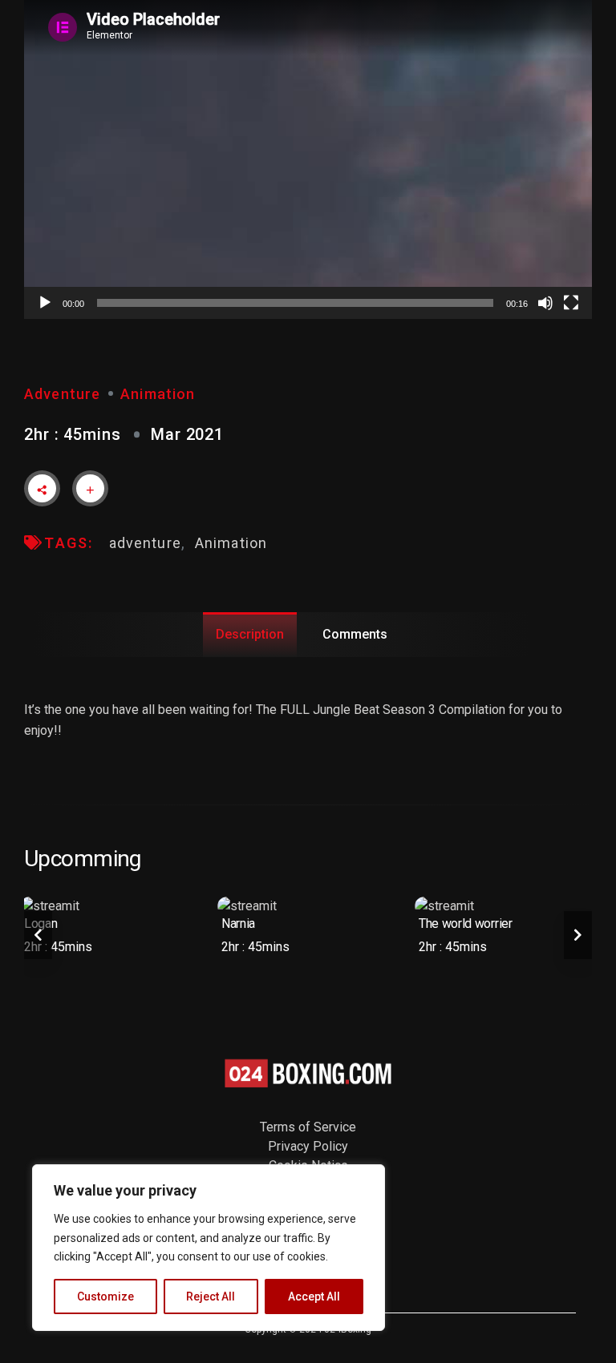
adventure (145, 542)
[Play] (45, 303)
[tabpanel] (110, 930)
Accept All (314, 1296)
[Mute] (545, 303)
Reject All (210, 1296)
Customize (105, 1296)
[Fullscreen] (571, 303)
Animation (157, 393)
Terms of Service (308, 1127)
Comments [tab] (354, 634)
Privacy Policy (308, 1146)
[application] (308, 159)
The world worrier (466, 923)
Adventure (62, 393)
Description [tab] (250, 634)
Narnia (238, 923)
